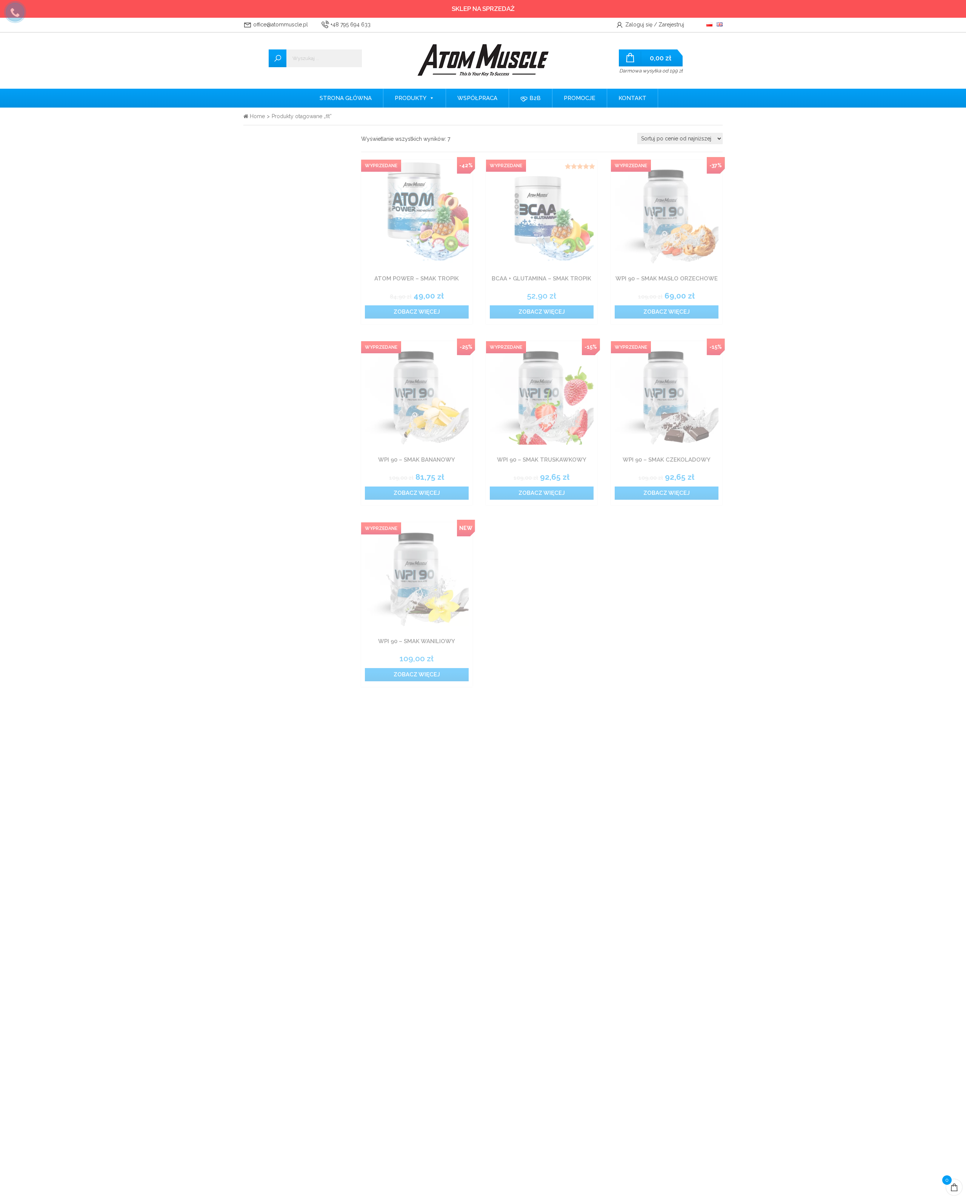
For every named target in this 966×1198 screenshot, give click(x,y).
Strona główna (346, 98)
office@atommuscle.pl (280, 25)
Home (256, 116)
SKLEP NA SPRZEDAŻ (483, 8)
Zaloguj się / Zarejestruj (654, 25)
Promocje (579, 98)
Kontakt (632, 98)
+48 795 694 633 (350, 25)
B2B (534, 98)
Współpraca (477, 98)
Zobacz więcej (417, 311)
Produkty (410, 98)
